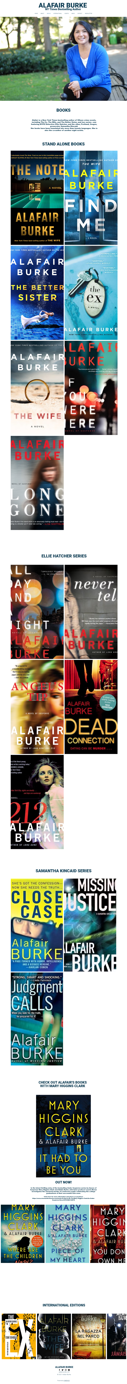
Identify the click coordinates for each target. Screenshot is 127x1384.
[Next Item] (122, 1234)
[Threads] (69, 1370)
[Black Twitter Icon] (62, 1370)
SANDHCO (67, 1380)
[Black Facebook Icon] (59, 1370)
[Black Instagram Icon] (66, 1370)
